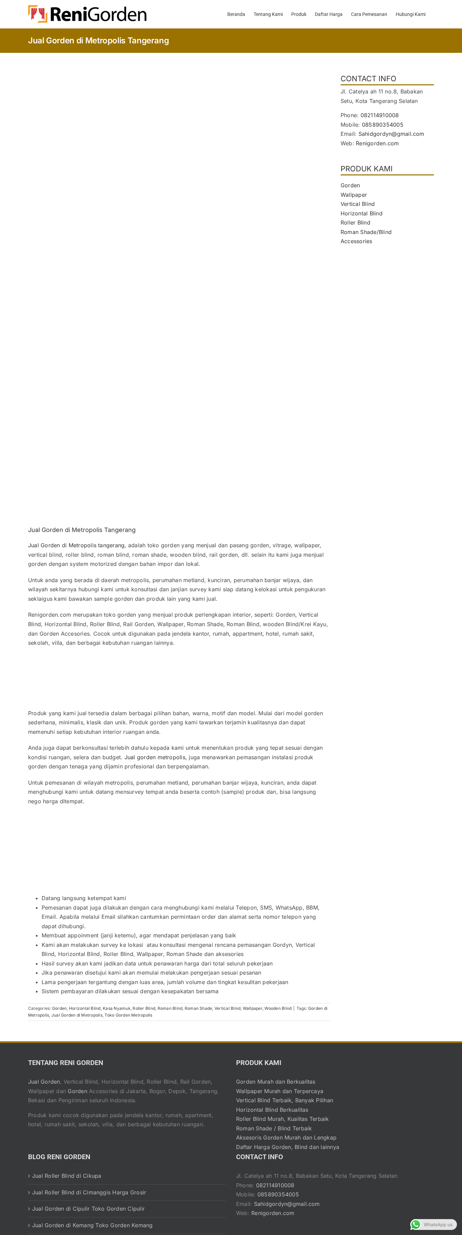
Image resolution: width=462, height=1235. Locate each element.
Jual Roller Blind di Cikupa (66, 1175)
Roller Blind (144, 1008)
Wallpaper (252, 1008)
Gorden (59, 1008)
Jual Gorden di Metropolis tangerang (76, 545)
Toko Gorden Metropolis (128, 1015)
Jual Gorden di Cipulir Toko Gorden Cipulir (88, 1208)
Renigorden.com (377, 143)
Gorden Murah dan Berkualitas (276, 1081)
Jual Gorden (44, 1081)
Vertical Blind (227, 1008)
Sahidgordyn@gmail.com (391, 133)
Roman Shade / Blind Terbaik (274, 1128)
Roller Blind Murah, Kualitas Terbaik (282, 1118)
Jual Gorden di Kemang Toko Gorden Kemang (92, 1225)
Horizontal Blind (85, 1008)
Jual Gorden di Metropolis (76, 1015)
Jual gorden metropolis (154, 757)
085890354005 (382, 124)
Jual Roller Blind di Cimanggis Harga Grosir (89, 1192)
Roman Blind (170, 1008)
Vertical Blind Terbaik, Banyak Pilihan (284, 1100)
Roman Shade (198, 1008)
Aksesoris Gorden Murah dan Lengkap (286, 1137)
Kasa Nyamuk (117, 1008)
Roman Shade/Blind (366, 232)
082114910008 (380, 115)
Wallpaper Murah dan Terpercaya (279, 1091)
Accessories (356, 241)
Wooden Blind (278, 1008)
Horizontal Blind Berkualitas (272, 1109)
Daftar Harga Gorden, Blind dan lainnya (287, 1147)
